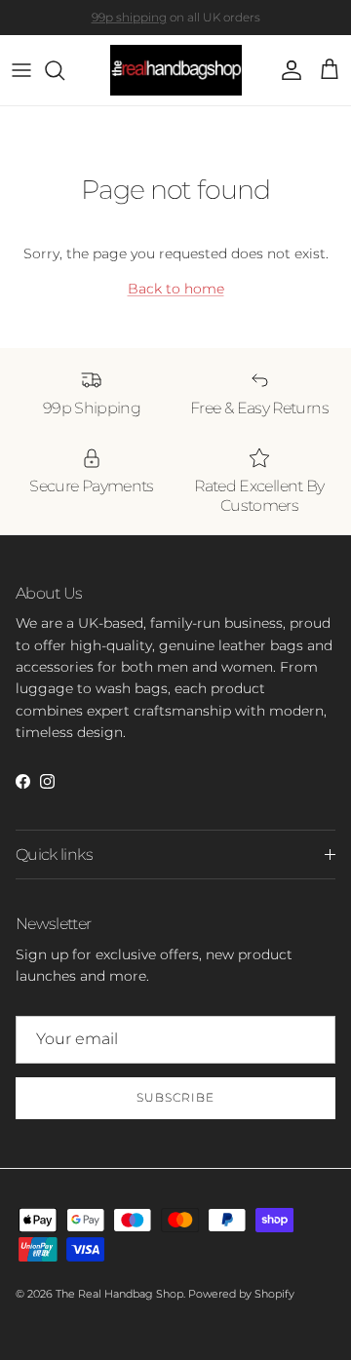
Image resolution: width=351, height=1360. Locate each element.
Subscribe (175, 1097)
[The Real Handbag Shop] (176, 70)
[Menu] (21, 70)
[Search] (64, 70)
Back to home (176, 288)
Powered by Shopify (241, 1294)
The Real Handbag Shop (119, 1294)
